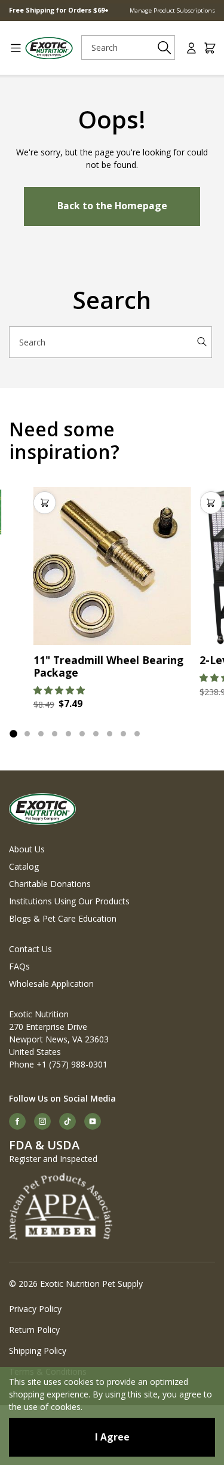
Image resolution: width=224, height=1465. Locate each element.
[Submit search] (164, 47)
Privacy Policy (35, 1308)
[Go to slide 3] (41, 734)
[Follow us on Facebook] (17, 1121)
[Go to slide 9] (123, 734)
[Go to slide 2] (27, 734)
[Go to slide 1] (13, 734)
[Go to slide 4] (55, 734)
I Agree (112, 1436)
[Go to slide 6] (82, 734)
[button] (59, 690)
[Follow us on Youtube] (92, 1121)
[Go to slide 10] (137, 734)
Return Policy (34, 1329)
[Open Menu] (11, 48)
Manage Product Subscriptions (172, 10)
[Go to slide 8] (109, 734)
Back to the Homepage (112, 205)
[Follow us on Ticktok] (67, 1121)
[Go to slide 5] (68, 734)
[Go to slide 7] (96, 734)
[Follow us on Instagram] (42, 1121)
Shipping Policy (37, 1350)
